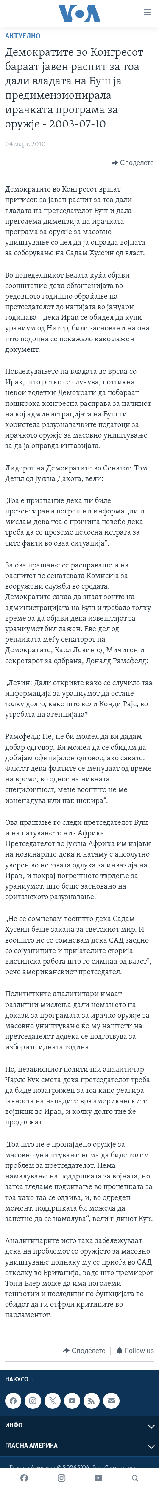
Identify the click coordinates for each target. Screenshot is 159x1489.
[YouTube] (98, 1478)
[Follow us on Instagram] (33, 1401)
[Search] (135, 1478)
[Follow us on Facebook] (13, 1401)
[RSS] (92, 1401)
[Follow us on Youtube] (72, 1401)
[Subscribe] (111, 1401)
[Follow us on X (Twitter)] (53, 1401)
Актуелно (23, 37)
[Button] (133, 162)
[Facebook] (24, 1478)
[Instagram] (61, 1478)
